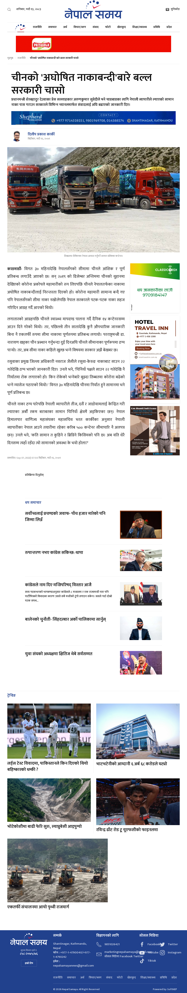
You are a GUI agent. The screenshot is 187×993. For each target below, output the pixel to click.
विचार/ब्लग (80, 27)
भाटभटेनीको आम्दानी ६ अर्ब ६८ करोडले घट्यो (131, 764)
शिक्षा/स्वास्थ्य (139, 27)
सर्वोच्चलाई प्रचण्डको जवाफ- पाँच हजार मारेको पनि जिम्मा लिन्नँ (65, 516)
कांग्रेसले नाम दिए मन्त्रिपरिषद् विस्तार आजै (58, 585)
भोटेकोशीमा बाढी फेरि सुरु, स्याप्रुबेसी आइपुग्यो (44, 826)
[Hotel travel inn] (155, 359)
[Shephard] (93, 118)
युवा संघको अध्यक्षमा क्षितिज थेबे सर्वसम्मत (58, 654)
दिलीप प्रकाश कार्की (41, 134)
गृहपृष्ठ (10, 58)
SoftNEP (172, 989)
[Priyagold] (93, 43)
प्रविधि (156, 27)
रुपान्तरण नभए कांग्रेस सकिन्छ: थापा (54, 552)
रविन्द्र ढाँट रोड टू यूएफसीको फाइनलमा (127, 829)
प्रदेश (169, 27)
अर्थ (65, 27)
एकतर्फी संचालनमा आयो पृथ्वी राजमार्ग (38, 907)
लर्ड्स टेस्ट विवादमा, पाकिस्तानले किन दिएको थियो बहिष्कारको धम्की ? (47, 766)
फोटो (108, 27)
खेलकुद (121, 27)
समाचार (52, 27)
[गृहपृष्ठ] (20, 27)
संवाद (96, 27)
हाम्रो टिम (29, 963)
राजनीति (37, 27)
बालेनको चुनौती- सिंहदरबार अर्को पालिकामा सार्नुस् (65, 619)
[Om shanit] (155, 430)
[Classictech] (155, 287)
